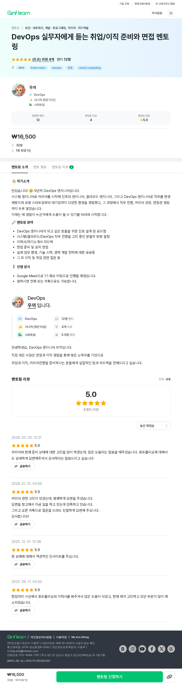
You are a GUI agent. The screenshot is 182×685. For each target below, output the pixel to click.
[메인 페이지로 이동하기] (16, 637)
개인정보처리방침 (41, 637)
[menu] (171, 13)
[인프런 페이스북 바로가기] (152, 649)
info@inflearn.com (27, 651)
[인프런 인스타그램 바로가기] (132, 649)
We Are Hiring (80, 637)
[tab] (20, 167)
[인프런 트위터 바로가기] (161, 649)
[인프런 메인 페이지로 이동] (18, 12)
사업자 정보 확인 (85, 643)
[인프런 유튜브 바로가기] (142, 649)
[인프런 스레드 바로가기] (171, 649)
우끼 (32, 305)
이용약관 (61, 637)
